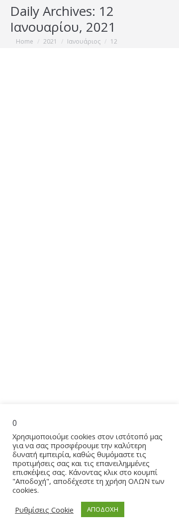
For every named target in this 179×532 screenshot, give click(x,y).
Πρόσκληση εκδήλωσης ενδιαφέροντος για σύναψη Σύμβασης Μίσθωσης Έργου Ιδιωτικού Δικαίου (89, 239)
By (83, 278)
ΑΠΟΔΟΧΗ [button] (102, 509)
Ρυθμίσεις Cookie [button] (44, 509)
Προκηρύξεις (41, 278)
